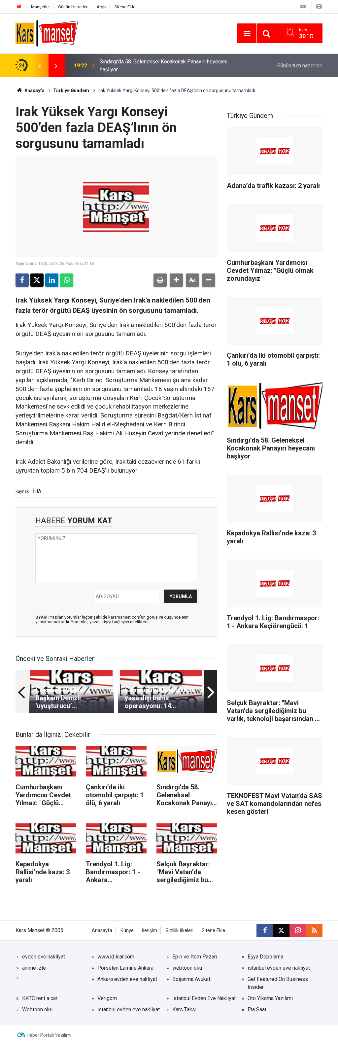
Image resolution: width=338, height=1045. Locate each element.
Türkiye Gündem (71, 90)
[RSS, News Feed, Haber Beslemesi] (314, 930)
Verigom (107, 998)
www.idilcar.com (115, 957)
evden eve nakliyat (43, 957)
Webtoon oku (37, 1009)
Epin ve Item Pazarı (194, 957)
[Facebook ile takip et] (264, 930)
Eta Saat (257, 1009)
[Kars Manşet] (47, 33)
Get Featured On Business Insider (278, 983)
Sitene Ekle (125, 6)
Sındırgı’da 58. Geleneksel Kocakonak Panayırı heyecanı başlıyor (163, 65)
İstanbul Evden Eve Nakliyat (204, 998)
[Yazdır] (160, 280)
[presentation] (39, 66)
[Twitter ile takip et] (281, 930)
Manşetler (40, 6)
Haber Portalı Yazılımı (49, 1035)
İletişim (149, 930)
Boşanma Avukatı (192, 979)
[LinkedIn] (51, 280)
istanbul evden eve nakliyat (279, 968)
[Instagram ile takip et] (297, 930)
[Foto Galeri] (318, 6)
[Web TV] (303, 6)
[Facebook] (22, 280)
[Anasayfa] (19, 6)
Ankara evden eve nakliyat (127, 979)
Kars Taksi (184, 1009)
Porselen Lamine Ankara (125, 968)
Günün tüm (299, 65)
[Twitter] (37, 280)
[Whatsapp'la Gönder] (66, 280)
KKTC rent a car (39, 998)
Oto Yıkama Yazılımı (270, 998)
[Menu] (247, 33)
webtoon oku (187, 968)
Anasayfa (34, 90)
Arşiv (101, 6)
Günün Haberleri (73, 6)
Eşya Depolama (265, 957)
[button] (176, 280)
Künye (127, 930)
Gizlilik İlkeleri (179, 930)
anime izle (34, 968)
